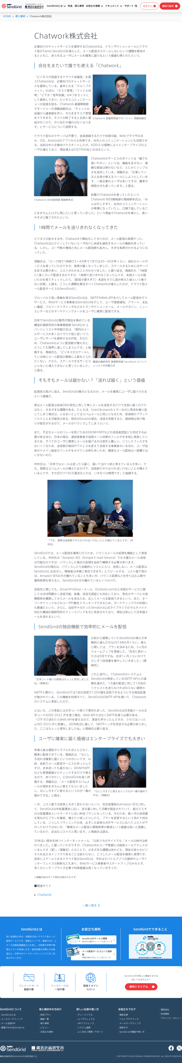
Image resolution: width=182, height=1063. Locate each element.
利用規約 (165, 1013)
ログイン (147, 6)
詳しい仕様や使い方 (87, 1009)
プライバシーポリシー (171, 1018)
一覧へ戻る (89, 905)
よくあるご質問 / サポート (90, 1031)
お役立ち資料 (46, 1031)
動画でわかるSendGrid (12, 1027)
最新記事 (123, 1014)
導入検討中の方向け (50, 1009)
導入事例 (79, 5)
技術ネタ (123, 1027)
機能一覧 (44, 1019)
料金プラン (45, 1014)
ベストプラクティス (129, 1019)
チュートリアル (85, 1014)
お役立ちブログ (127, 1009)
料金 (70, 5)
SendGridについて (11, 1009)
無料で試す (168, 6)
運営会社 (165, 1009)
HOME (7, 16)
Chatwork (45, 895)
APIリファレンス (86, 1023)
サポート (129, 5)
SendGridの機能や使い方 (131, 1031)
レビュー (44, 1027)
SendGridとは (55, 5)
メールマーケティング (12, 1019)
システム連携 (84, 1027)
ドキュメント (112, 5)
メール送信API (8, 1023)
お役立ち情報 (93, 5)
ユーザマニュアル (86, 1019)
